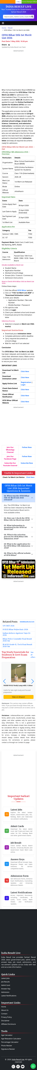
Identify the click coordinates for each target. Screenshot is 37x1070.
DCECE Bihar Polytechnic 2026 (15, 629)
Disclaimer (5, 1020)
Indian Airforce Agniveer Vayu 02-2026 (17, 634)
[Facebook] (18, 1066)
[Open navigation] (3, 23)
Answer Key (5, 989)
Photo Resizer (6, 1045)
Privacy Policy (6, 1017)
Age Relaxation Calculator (11, 1038)
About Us (4, 1010)
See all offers (33, 654)
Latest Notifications (8, 996)
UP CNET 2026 (8, 626)
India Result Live (18, 1059)
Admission (5, 992)
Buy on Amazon (18, 697)
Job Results (5, 982)
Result (10, 28)
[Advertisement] (18, 70)
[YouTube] (22, 1066)
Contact (4, 1014)
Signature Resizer (8, 1049)
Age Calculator (7, 1035)
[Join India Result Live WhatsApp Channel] (33, 1066)
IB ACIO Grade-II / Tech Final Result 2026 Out (17, 645)
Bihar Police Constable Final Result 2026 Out (17, 640)
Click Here (30, 477)
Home (4, 28)
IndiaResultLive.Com (27, 622)
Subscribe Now (27, 463)
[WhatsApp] (13, 1066)
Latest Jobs (5, 978)
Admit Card (5, 985)
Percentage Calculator (9, 1042)
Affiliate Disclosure (8, 1024)
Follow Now (27, 447)
